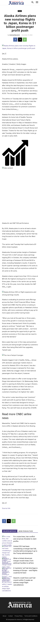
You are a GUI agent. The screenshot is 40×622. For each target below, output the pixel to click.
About (4, 616)
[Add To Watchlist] (17, 91)
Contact (10, 616)
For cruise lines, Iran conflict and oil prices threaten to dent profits (24, 538)
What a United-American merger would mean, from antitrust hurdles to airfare (23, 560)
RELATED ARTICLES (9, 531)
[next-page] (6, 590)
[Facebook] (15, 40)
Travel (19, 11)
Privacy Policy (18, 616)
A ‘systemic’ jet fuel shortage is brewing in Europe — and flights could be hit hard (25, 570)
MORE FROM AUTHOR (26, 531)
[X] (20, 40)
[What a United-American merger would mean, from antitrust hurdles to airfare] (7, 565)
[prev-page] (3, 590)
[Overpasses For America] (16, 3)
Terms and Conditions (30, 616)
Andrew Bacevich (15, 35)
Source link (6, 508)
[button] (20, 154)
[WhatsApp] (25, 40)
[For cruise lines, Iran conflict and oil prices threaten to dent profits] (7, 540)
